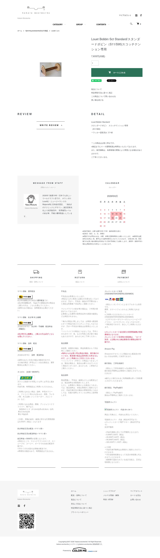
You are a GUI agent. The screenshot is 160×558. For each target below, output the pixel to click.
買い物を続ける (97, 100)
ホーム (20, 31)
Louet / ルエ (56, 31)
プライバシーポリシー (79, 512)
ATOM (110, 499)
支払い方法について (79, 503)
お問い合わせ (135, 499)
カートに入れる (119, 72)
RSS (105, 499)
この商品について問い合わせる (103, 96)
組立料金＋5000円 (25, 438)
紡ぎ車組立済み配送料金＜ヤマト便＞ (32, 433)
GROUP (79, 24)
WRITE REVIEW (49, 125)
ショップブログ (109, 491)
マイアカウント (125, 15)
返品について (96, 89)
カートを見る (135, 495)
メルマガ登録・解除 (111, 495)
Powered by (67, 550)
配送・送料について (79, 495)
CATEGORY (57, 24)
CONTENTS (101, 24)
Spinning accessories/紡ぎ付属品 (37, 31)
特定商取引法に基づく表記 (101, 92)
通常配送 (40, 300)
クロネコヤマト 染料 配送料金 (31, 355)
